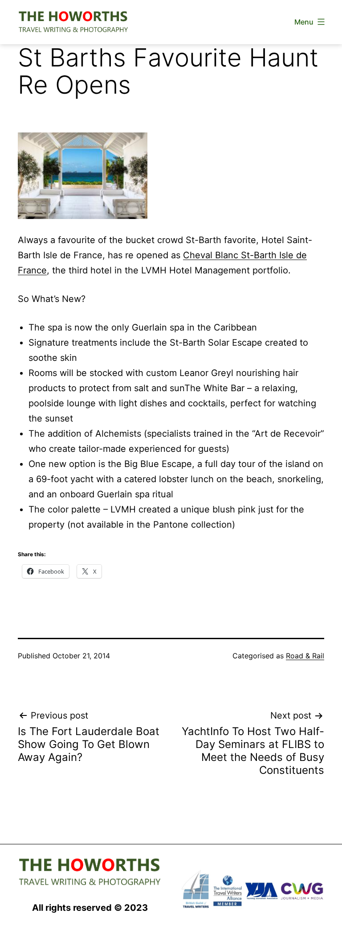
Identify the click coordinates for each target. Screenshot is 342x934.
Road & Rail (305, 655)
